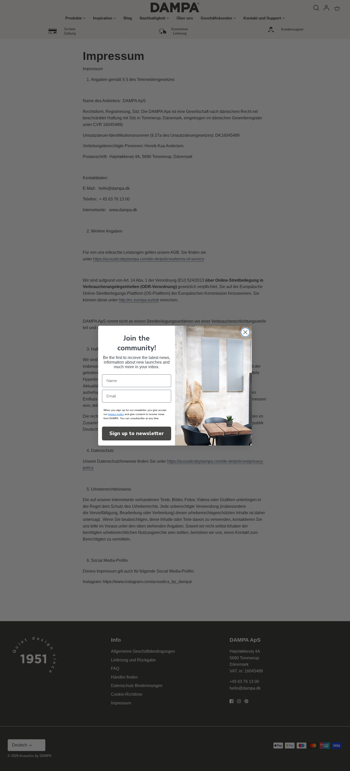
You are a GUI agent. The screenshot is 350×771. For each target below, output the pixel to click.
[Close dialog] (245, 332)
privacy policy (116, 414)
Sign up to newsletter (136, 433)
